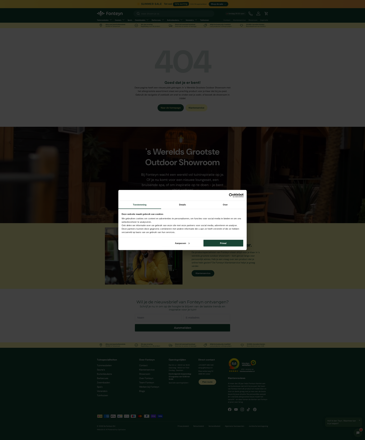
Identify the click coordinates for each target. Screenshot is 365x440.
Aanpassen (180, 243)
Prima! (223, 243)
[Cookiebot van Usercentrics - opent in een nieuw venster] (231, 195)
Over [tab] (225, 204)
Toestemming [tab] (139, 204)
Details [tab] (182, 204)
